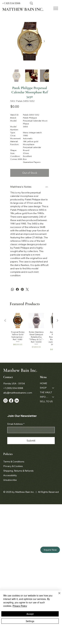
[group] (31, 332)
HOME (43, 383)
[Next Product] (58, 320)
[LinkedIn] (17, 400)
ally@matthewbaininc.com (17, 392)
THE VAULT (46, 392)
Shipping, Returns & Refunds (18, 470)
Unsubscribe (10, 479)
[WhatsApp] (12, 289)
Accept (30, 613)
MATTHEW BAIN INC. (22, 9)
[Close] (57, 595)
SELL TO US (46, 401)
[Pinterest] (22, 289)
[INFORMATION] (53, 397)
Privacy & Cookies (13, 466)
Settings (30, 621)
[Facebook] (17, 289)
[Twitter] (27, 289)
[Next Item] (44, 41)
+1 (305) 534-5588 (13, 388)
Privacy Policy (20, 605)
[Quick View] (17, 320)
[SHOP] (53, 388)
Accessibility (10, 475)
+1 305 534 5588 (11, 3)
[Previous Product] (5, 320)
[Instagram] (5, 400)
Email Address (15, 423)
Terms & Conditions (13, 461)
